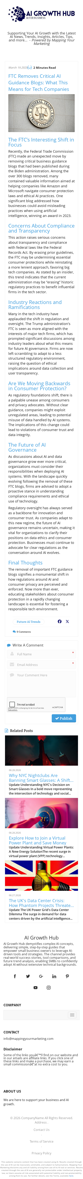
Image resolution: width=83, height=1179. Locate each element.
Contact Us (42, 1130)
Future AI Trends (28, 622)
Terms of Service (41, 1141)
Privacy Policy (41, 1153)
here (71, 1175)
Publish (65, 718)
